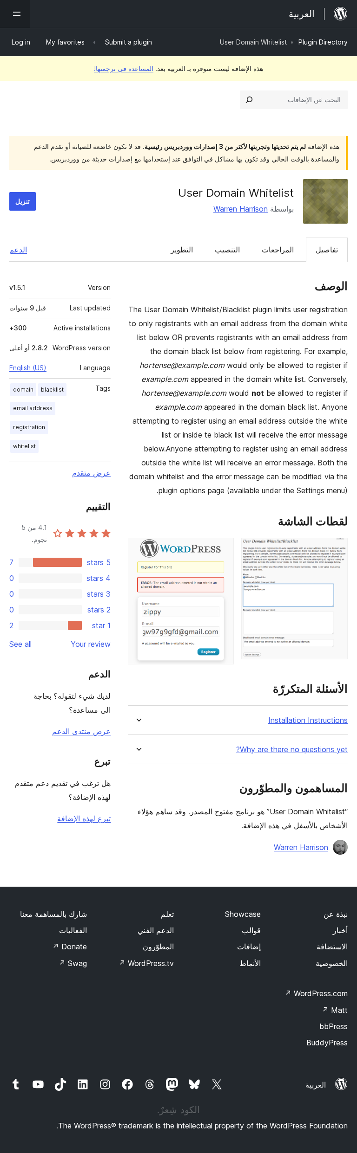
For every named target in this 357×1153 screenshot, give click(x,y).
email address (33, 408)
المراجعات (278, 249)
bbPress (333, 1026)
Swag (73, 963)
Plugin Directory (323, 42)
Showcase (243, 914)
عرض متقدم (91, 472)
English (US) (27, 368)
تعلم (167, 914)
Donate (69, 946)
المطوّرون (158, 946)
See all (20, 644)
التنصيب (227, 249)
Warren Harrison (240, 208)
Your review (91, 644)
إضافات (249, 946)
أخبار (340, 930)
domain (23, 389)
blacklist (52, 389)
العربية (315, 1084)
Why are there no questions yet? (292, 749)
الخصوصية (332, 963)
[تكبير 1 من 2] (335, 550)
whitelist (24, 446)
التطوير (182, 249)
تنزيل (22, 201)
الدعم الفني (156, 930)
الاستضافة (332, 946)
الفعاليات (73, 930)
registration (29, 427)
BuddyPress (327, 1042)
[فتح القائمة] (15, 14)
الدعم (18, 249)
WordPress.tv (146, 963)
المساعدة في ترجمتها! (123, 68)
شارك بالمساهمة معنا (53, 914)
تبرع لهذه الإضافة (84, 818)
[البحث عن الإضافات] (249, 99)
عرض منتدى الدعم (81, 731)
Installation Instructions (308, 720)
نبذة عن (336, 914)
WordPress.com (316, 993)
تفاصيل (327, 249)
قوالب (251, 930)
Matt (335, 1010)
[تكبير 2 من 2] (221, 550)
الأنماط (250, 963)
